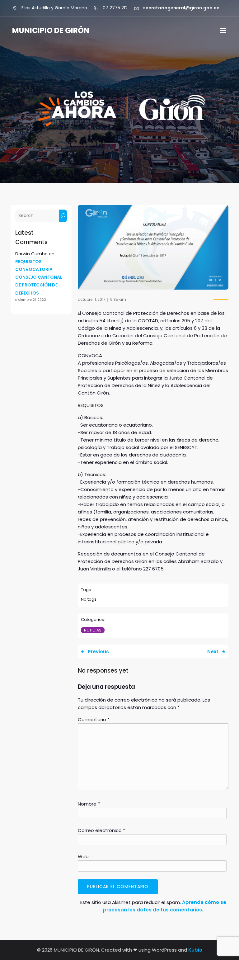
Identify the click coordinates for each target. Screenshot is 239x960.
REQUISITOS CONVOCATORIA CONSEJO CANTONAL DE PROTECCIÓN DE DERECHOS (38, 277)
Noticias (92, 630)
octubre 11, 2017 (91, 299)
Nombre (89, 804)
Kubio (195, 950)
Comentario (94, 719)
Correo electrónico (101, 830)
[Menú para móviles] (223, 31)
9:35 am (118, 299)
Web (83, 856)
